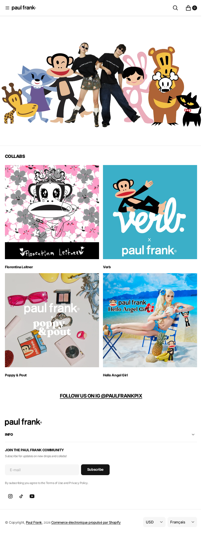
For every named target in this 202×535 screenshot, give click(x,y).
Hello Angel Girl (113, 369)
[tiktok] (21, 490)
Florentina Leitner (19, 263)
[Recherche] (172, 8)
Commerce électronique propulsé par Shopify (86, 516)
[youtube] (32, 490)
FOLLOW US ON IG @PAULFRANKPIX (99, 390)
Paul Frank (34, 516)
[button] (7, 7)
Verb (105, 263)
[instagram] (10, 490)
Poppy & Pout (16, 369)
